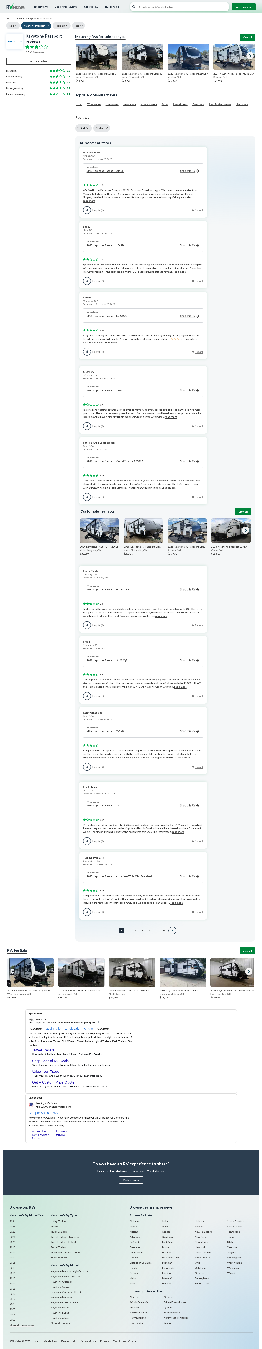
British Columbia (139, 1302)
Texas (230, 1236)
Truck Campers (59, 1231)
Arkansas (135, 1236)
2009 (12, 1298)
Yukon (167, 1322)
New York (200, 1247)
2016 (12, 1262)
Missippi (166, 1273)
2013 (12, 1278)
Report (199, 210)
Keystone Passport (34, 25)
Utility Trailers (58, 1221)
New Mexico (202, 1242)
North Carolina (203, 1252)
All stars (99, 127)
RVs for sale (112, 6)
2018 (12, 1252)
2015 (12, 1267)
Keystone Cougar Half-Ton (66, 1276)
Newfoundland (138, 1317)
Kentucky (167, 1236)
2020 (12, 1242)
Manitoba (135, 1307)
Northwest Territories (176, 1317)
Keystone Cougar (60, 1286)
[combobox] (84, 128)
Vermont (232, 1247)
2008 (12, 1304)
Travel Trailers (58, 1247)
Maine (165, 1247)
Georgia (134, 1273)
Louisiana (167, 1242)
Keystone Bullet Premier (64, 1302)
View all (247, 37)
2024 (12, 1221)
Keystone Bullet (60, 1312)
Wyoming (232, 1273)
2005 (12, 1319)
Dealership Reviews (66, 6)
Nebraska (200, 1221)
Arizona (134, 1231)
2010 (12, 1293)
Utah (230, 1242)
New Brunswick (138, 1312)
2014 (12, 1273)
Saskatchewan (172, 1312)
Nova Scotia (136, 1322)
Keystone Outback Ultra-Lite (67, 1291)
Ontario (168, 1296)
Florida (133, 1267)
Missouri (167, 1278)
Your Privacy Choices (125, 1341)
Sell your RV (91, 6)
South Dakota (235, 1226)
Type (11, 25)
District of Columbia (141, 1262)
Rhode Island (202, 1283)
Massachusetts (170, 1257)
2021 (12, 1236)
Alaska (133, 1226)
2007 (12, 1309)
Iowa (165, 1226)
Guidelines (50, 1341)
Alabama (134, 1221)
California (135, 1242)
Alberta (134, 1296)
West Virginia (234, 1262)
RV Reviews (41, 6)
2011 (12, 1288)
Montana (167, 1283)
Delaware (135, 1257)
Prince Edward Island (175, 1302)
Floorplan (60, 25)
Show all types (59, 1257)
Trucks (54, 1226)
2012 (12, 1283)
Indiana (166, 1221)
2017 (12, 1257)
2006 (12, 1314)
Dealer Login (68, 1341)
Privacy (104, 1341)
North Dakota (202, 1257)
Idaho (133, 1278)
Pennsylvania (202, 1278)
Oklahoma (200, 1267)
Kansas (166, 1231)
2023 (12, 1226)
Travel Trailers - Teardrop (65, 1236)
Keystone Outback (61, 1281)
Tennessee (233, 1231)
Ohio (197, 1262)
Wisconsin (233, 1267)
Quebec (168, 1307)
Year (76, 25)
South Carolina (235, 1221)
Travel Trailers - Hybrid (63, 1242)
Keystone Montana (61, 1297)
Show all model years (22, 1324)
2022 (12, 1231)
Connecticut (137, 1252)
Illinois (133, 1283)
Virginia (231, 1252)
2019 (12, 1247)
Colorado (135, 1247)
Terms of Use (88, 1341)
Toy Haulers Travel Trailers (65, 1252)
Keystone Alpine (60, 1317)
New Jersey (201, 1236)
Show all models (60, 1323)
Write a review (244, 6)
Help (37, 1341)
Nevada (199, 1226)
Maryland (167, 1252)
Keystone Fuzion (60, 1307)
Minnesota (168, 1267)
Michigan (167, 1262)
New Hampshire (203, 1231)
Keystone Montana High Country (69, 1271)
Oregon (199, 1273)
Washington (234, 1257)
